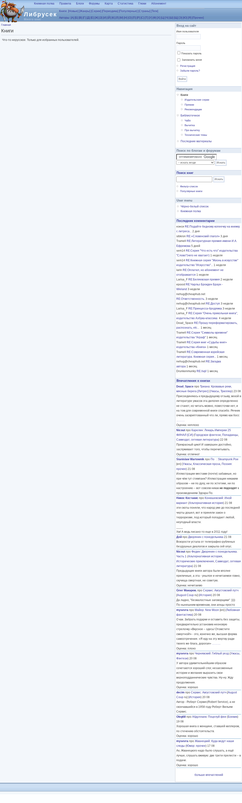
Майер (199, 610)
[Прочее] (198, 17)
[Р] (138, 17)
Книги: (63, 11)
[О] (130, 17)
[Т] (146, 17)
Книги (184, 95)
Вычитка (190, 125)
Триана (205, 386)
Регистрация (187, 65)
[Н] (125, 17)
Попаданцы (230, 435)
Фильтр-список (189, 186)
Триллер (226, 391)
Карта (109, 3)
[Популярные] (128, 11)
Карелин (197, 430)
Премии (189, 104)
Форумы (94, 3)
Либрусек (40, 14)
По (213, 459)
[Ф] (154, 17)
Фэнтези (182, 658)
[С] (142, 17)
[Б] (76, 17)
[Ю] (185, 17)
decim (180, 692)
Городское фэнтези (207, 435)
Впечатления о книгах (193, 380)
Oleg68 (181, 716)
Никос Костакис (187, 498)
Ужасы (214, 391)
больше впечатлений (208, 775)
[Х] (158, 17)
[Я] (189, 17)
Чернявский (203, 653)
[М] (121, 17)
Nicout (180, 430)
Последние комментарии (196, 221)
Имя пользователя (187, 31)
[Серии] (96, 11)
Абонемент (158, 3)
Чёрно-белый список (194, 206)
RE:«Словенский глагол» (203, 236)
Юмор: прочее (196, 745)
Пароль (180, 43)
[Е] (92, 17)
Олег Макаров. (186, 590)
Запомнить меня (192, 59)
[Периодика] (110, 11)
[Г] (84, 17)
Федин (195, 551)
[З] (100, 17)
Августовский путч (226, 590)
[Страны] (144, 11)
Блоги (80, 3)
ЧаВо (188, 120)
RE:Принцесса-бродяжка (205, 308)
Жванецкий (202, 741)
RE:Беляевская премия (204, 279)
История (205, 595)
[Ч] (167, 17)
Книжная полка (44, 3)
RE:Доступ (213, 303)
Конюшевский (214, 498)
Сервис (208, 590)
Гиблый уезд (220, 653)
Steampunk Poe (228, 459)
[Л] (117, 17)
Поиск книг (185, 173)
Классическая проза (206, 464)
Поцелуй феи (217, 716)
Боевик (232, 716)
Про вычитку (192, 130)
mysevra (182, 610)
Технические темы (196, 134)
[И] (105, 17)
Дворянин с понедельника (205, 537)
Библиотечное (190, 115)
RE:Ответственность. (190, 299)
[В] (80, 17)
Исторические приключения (195, 561)
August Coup (185, 595)
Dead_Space (185, 386)
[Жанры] (84, 11)
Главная (6, 24)
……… (180, 420)
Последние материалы (196, 141)
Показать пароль (191, 53)
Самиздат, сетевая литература (197, 439)
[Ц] (162, 17)
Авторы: (64, 17)
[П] (134, 17)
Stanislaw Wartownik (190, 459)
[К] (113, 17)
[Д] (88, 17)
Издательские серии (197, 99)
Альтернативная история (206, 503)
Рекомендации (193, 109)
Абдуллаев (199, 716)
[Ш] (171, 17)
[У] (150, 17)
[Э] (180, 17)
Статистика (125, 3)
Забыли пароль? (190, 70)
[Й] (109, 17)
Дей (179, 537)
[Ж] (97, 17)
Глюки (142, 3)
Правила (65, 3)
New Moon (212, 610)
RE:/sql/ (202, 371)
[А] (72, 17)
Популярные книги (191, 191)
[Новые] (73, 11)
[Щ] (176, 17)
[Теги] (154, 11)
